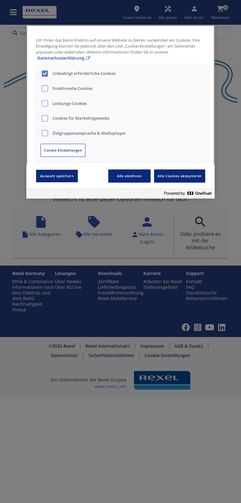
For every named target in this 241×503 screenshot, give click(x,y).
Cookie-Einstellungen (63, 150)
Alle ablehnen (129, 176)
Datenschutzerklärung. (61, 58)
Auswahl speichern (57, 176)
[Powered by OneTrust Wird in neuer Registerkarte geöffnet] (188, 195)
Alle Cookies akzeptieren (180, 176)
